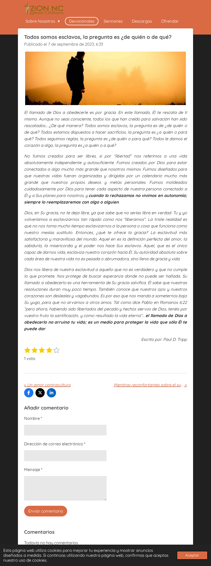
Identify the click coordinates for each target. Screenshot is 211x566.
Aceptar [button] (192, 555)
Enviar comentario (45, 511)
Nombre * (33, 418)
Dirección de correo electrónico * (54, 443)
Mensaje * (33, 469)
